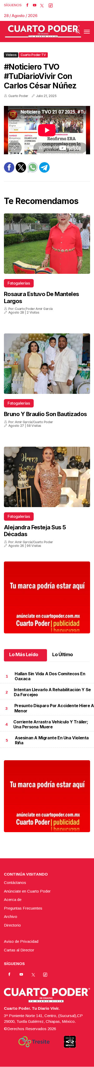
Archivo (10, 916)
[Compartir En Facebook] (9, 171)
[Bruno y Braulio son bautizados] (47, 363)
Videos (11, 55)
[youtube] (34, 5)
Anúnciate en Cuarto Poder (27, 891)
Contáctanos (15, 882)
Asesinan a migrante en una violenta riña (52, 740)
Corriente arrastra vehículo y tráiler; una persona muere (50, 724)
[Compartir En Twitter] (21, 171)
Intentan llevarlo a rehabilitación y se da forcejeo (52, 692)
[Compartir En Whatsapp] (32, 171)
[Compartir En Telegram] (44, 171)
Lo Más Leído (23, 654)
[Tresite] (34, 1041)
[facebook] (27, 5)
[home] (43, 31)
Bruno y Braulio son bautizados (45, 414)
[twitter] (42, 5)
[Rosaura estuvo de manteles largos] (47, 243)
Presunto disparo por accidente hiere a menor (54, 708)
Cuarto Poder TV (33, 55)
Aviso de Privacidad (21, 941)
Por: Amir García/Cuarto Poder (30, 422)
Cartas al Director (19, 950)
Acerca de (12, 899)
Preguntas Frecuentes (23, 908)
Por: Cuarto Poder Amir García (30, 309)
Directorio (12, 925)
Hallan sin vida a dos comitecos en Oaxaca (50, 676)
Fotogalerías (19, 283)
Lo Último (62, 654)
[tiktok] (51, 5)
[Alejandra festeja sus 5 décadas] (47, 477)
